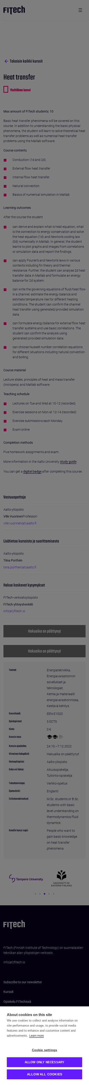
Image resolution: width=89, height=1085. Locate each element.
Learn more (36, 1035)
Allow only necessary (45, 1062)
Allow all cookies (44, 1074)
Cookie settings (44, 1050)
